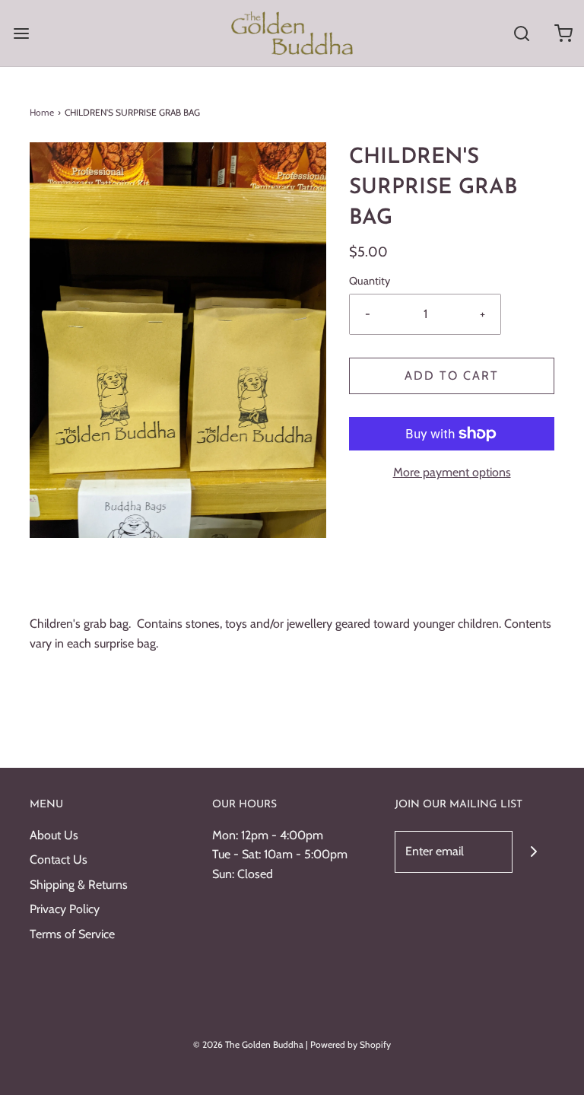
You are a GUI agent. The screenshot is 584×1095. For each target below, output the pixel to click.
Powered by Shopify (350, 1044)
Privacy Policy (65, 909)
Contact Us (58, 859)
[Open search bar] (521, 33)
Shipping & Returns (79, 884)
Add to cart (452, 375)
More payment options (452, 472)
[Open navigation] (21, 33)
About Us (54, 835)
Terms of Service (72, 934)
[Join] (533, 852)
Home (42, 112)
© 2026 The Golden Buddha (249, 1044)
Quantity (369, 281)
